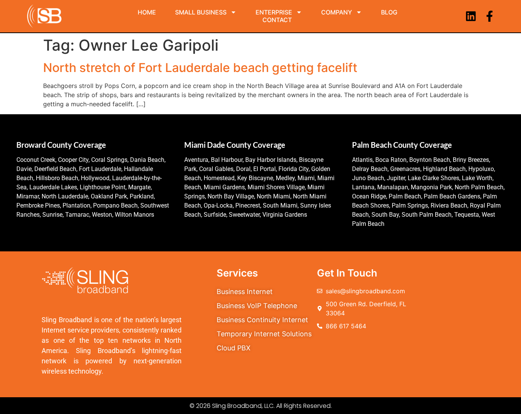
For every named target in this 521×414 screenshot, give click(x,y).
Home (147, 12)
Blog (389, 12)
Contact (277, 20)
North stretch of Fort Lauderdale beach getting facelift (200, 67)
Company (336, 12)
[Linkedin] (470, 16)
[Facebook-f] (489, 16)
